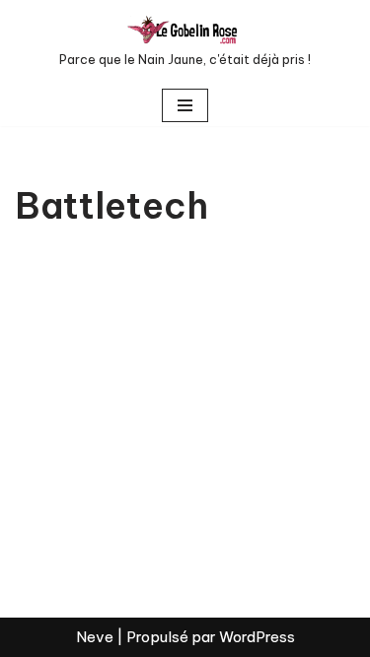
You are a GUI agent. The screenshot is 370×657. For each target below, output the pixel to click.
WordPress (257, 636)
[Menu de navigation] (185, 105)
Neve (94, 636)
